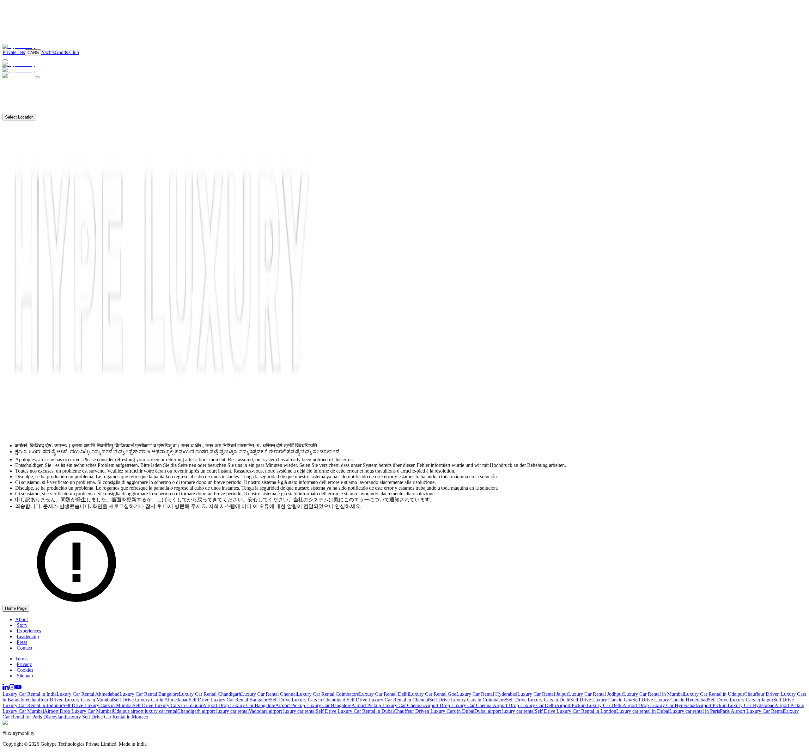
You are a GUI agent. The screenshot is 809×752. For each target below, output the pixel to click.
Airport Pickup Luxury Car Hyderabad (736, 705)
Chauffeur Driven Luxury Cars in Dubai (434, 711)
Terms (21, 658)
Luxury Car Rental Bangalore (149, 694)
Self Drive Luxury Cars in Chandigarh (308, 699)
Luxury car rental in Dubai (642, 711)
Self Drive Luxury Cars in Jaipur (740, 699)
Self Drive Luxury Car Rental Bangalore (229, 699)
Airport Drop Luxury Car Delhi (524, 705)
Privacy (24, 664)
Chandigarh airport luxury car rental (213, 711)
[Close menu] (37, 77)
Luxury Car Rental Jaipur (542, 694)
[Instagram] (12, 688)
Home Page (16, 608)
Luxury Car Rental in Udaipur (714, 694)
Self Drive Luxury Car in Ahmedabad (151, 699)
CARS (33, 52)
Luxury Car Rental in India (30, 694)
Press (22, 642)
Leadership (28, 636)
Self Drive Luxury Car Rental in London (575, 711)
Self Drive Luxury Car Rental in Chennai (388, 699)
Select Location (19, 117)
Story (22, 625)
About (16, 105)
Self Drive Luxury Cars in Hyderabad (670, 699)
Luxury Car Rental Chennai (269, 694)
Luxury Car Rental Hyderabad (486, 694)
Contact (18, 110)
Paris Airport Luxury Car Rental (752, 711)
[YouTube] (18, 688)
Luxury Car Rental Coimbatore (328, 694)
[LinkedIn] (6, 688)
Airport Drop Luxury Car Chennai (458, 705)
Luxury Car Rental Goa (432, 694)
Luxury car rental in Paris (694, 711)
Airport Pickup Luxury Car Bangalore (313, 705)
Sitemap (25, 675)
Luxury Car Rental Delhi (384, 694)
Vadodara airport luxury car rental (282, 711)
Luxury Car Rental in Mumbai (653, 694)
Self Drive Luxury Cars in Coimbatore (467, 699)
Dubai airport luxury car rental (504, 711)
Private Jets (14, 52)
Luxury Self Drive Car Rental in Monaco (107, 716)
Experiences (29, 630)
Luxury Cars (24, 82)
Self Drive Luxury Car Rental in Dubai (355, 711)
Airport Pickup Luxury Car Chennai (387, 705)
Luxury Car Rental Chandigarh (210, 694)
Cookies (25, 670)
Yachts (48, 52)
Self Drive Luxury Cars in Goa (601, 699)
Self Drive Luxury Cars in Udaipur (168, 705)
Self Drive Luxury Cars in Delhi (538, 699)
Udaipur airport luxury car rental (145, 711)
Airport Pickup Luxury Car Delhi (589, 705)
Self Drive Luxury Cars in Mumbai (98, 705)
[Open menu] (5, 60)
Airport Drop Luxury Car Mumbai (78, 711)
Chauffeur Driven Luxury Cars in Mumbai (70, 699)
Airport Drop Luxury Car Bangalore (239, 705)
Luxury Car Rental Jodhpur (595, 694)
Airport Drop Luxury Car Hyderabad (660, 705)
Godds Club (67, 52)
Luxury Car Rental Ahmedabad (88, 694)
